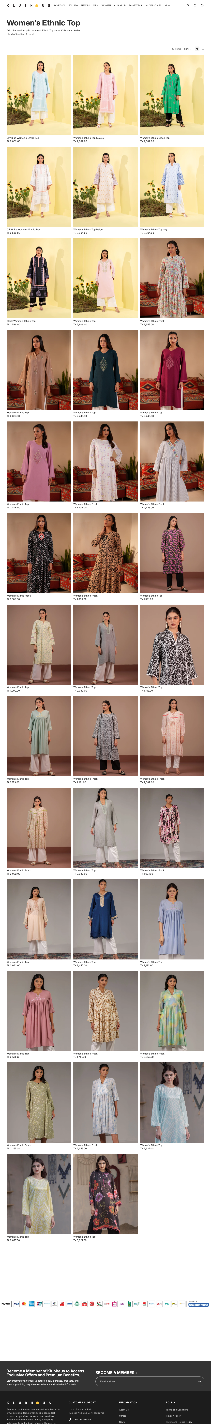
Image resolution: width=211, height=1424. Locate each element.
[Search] (188, 5)
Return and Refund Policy (179, 1421)
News (122, 1421)
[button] (188, 48)
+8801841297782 (82, 1419)
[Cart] (202, 5)
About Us (124, 1409)
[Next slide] (66, 95)
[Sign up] (199, 1381)
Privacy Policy (173, 1415)
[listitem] (167, 5)
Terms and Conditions (177, 1409)
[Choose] (66, 130)
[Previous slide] (11, 95)
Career (122, 1415)
